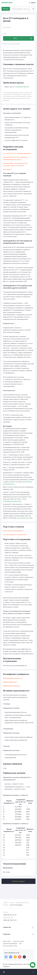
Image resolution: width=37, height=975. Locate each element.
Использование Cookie (10, 946)
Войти (33, 2)
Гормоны (5, 905)
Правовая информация (10, 943)
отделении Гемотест (22, 87)
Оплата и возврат (18, 941)
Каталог (5, 9)
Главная (5, 902)
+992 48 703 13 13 (9, 915)
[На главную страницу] (7, 3)
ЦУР (20, 943)
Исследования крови (22, 902)
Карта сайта (7, 941)
